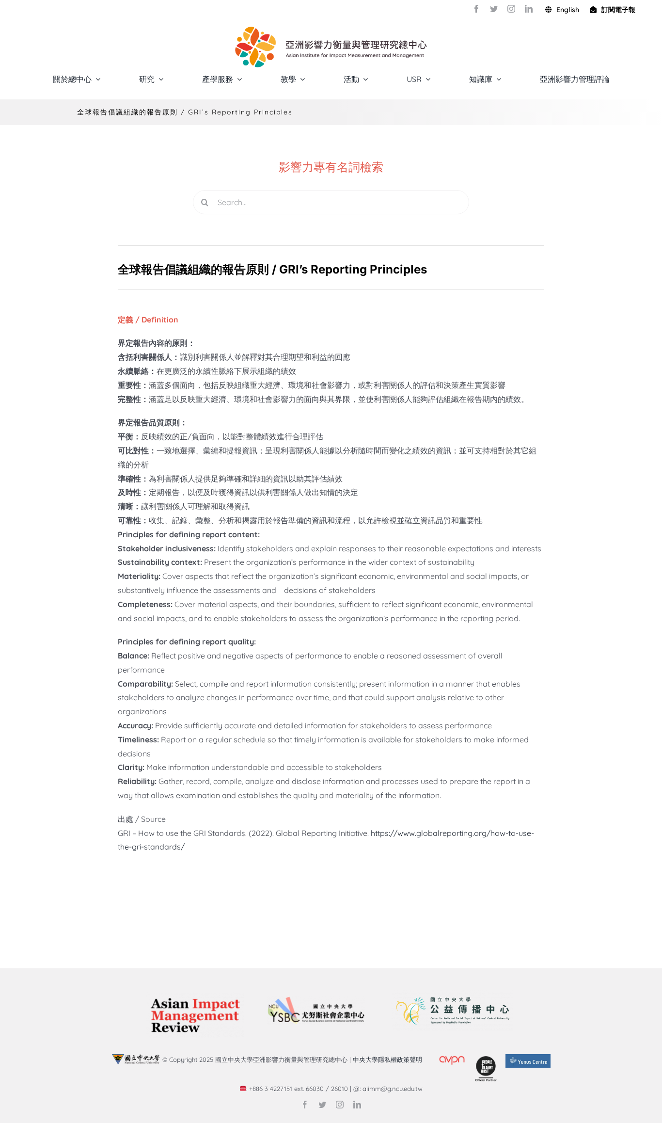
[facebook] (476, 9)
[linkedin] (529, 9)
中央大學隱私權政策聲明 (389, 1059)
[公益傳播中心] (452, 993)
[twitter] (494, 9)
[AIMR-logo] (195, 996)
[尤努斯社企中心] (316, 1000)
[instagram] (511, 9)
